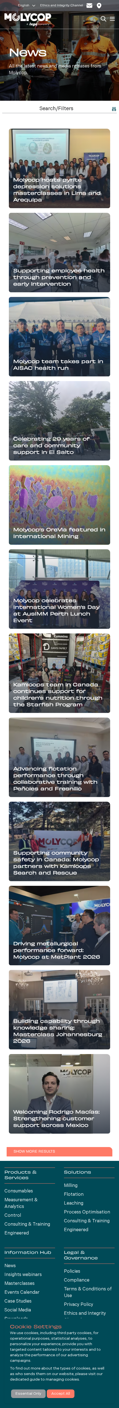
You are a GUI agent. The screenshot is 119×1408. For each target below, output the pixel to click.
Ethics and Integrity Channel (61, 5)
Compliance (76, 1280)
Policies (72, 1271)
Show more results (34, 1151)
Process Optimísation (87, 1212)
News (10, 1266)
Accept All (60, 1394)
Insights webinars (23, 1275)
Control (12, 1215)
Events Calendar (22, 1292)
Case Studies (18, 1301)
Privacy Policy (78, 1305)
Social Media (17, 1310)
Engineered (16, 1233)
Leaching (73, 1203)
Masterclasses (19, 1284)
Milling (70, 1186)
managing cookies (62, 1380)
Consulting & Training (27, 1224)
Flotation (74, 1194)
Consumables (18, 1191)
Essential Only (28, 1394)
